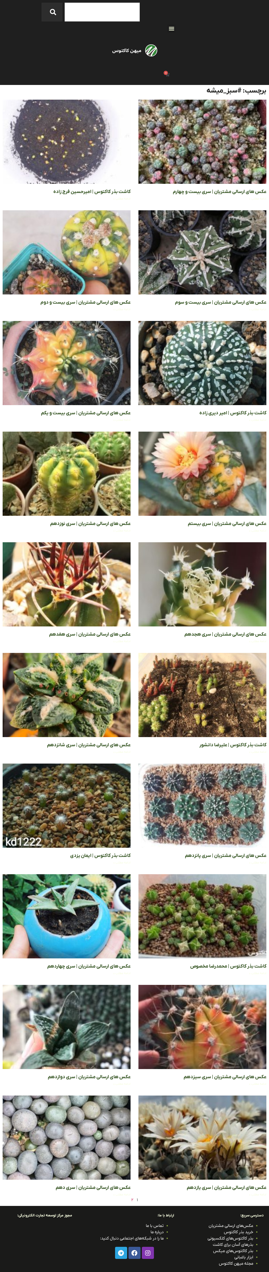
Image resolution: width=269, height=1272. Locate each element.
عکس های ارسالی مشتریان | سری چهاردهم (89, 966)
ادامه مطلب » (257, 199)
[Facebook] (134, 1253)
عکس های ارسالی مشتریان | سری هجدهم (225, 634)
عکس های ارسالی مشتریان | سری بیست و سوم (220, 302)
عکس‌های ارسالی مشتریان (231, 1225)
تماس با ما (155, 1225)
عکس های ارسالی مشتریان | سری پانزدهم (225, 856)
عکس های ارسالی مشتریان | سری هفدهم (90, 634)
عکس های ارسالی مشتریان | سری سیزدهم (225, 1077)
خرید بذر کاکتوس (238, 1232)
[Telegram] (121, 1253)
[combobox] (102, 12)
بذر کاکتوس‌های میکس (233, 1251)
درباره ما (157, 1232)
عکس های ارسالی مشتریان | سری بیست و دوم (85, 302)
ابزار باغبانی (243, 1257)
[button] (171, 28)
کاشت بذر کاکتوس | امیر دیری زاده (232, 413)
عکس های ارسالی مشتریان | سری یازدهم (226, 1188)
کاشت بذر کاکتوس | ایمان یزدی (100, 856)
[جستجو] (52, 12)
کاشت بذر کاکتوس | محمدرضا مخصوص (228, 966)
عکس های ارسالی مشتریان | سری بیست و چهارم (219, 192)
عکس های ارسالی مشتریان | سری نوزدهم (90, 524)
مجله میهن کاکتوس (236, 1263)
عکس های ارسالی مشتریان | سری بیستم (227, 524)
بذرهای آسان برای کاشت (233, 1244)
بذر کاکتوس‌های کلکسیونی (230, 1238)
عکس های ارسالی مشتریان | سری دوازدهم (89, 1077)
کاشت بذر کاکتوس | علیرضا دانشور (232, 745)
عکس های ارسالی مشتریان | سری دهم (93, 1188)
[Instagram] (148, 1253)
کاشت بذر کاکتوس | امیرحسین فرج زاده (92, 192)
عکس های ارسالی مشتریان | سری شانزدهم (89, 745)
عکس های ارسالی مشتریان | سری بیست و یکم (86, 413)
